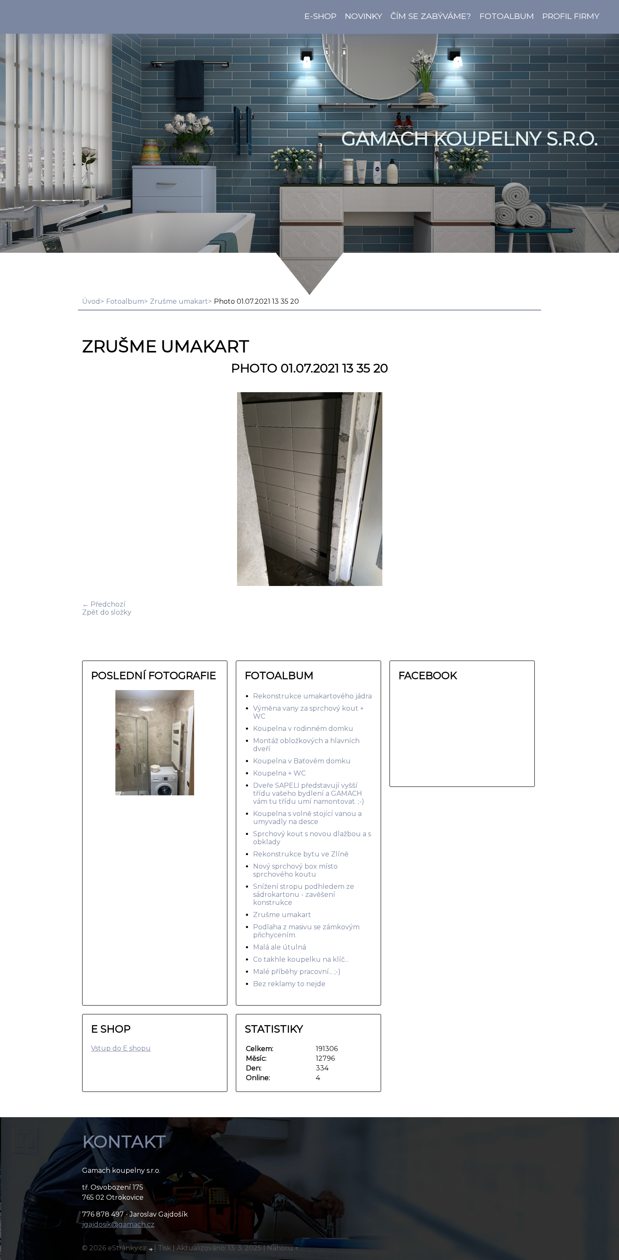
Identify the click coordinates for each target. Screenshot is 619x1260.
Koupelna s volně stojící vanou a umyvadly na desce (307, 818)
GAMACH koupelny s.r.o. (470, 138)
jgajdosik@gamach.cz (118, 1224)
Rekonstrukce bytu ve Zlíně (301, 854)
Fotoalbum (507, 16)
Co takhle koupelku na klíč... (301, 959)
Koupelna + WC (279, 773)
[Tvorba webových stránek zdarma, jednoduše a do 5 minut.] (151, 1249)
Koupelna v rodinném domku (303, 729)
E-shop (320, 16)
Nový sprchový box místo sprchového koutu (295, 870)
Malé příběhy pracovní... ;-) (297, 972)
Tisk (164, 1248)
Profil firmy (570, 16)
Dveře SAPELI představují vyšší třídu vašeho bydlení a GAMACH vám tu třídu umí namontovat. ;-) (308, 793)
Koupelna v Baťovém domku (302, 761)
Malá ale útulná (279, 947)
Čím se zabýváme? (430, 16)
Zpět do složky (106, 612)
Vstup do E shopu (121, 1048)
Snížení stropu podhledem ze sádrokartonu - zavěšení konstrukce (303, 895)
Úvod (91, 301)
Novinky (363, 16)
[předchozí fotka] (95, 490)
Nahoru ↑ (283, 1248)
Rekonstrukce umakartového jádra (312, 696)
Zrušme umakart (179, 301)
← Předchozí (103, 604)
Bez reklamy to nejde (289, 984)
